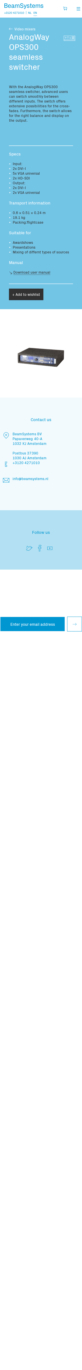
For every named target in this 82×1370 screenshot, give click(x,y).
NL (29, 13)
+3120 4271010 (14, 13)
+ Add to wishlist (26, 294)
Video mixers (24, 28)
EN (35, 13)
